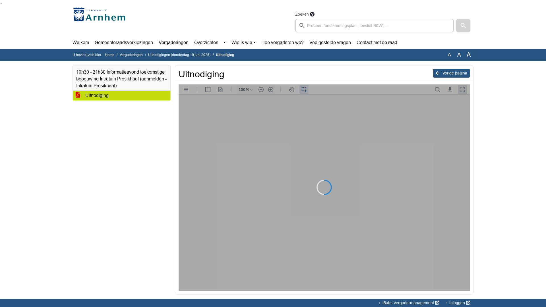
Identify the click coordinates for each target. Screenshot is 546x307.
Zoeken (302, 14)
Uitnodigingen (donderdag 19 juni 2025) (179, 55)
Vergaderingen (174, 42)
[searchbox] (374, 25)
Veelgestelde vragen (330, 42)
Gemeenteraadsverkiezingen (124, 42)
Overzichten (206, 42)
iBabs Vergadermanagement (408, 302)
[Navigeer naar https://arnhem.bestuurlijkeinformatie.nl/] (101, 21)
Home (109, 55)
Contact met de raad (377, 42)
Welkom (81, 42)
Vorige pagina (454, 73)
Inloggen (457, 302)
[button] (463, 25)
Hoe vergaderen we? (282, 42)
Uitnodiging (96, 95)
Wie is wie (241, 42)
